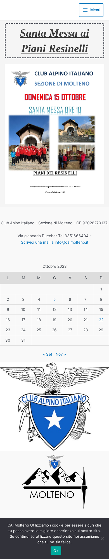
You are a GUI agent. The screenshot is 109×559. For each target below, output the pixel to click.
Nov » (61, 354)
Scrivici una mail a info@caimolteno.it (54, 242)
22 (101, 320)
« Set (47, 354)
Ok (55, 550)
